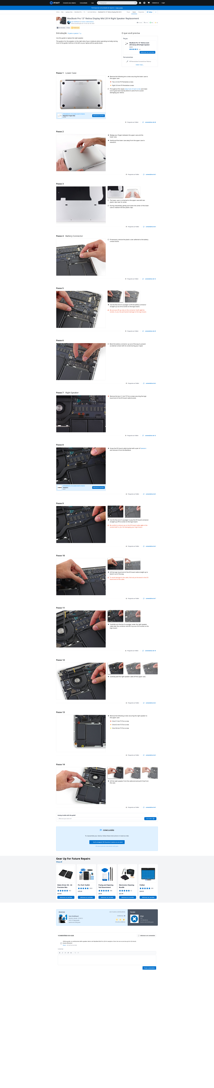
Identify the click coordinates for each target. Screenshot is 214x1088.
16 (157, 22)
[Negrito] (59, 953)
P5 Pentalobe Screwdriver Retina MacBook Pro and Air (140, 62)
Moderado (76, 27)
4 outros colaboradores (87, 21)
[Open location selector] (144, 3)
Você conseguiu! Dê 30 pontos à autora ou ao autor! (108, 842)
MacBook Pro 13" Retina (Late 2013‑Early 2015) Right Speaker (139, 44)
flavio (64, 945)
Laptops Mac (69, 12)
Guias (134, 12)
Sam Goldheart (75, 21)
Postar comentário (149, 968)
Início (57, 12)
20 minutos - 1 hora (64, 27)
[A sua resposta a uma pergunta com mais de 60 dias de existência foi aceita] (117, 919)
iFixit (142, 916)
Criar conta (119, 8)
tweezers (143, 448)
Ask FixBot (149, 818)
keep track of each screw (133, 89)
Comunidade (83, 3)
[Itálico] (62, 953)
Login (163, 3)
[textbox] (107, 960)
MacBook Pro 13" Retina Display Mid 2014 (109, 12)
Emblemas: (121, 916)
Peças (128, 12)
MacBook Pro (78, 12)
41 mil (140, 22)
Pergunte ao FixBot (132, 122)
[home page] (55, 2)
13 (84, 12)
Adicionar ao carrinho (147, 52)
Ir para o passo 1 (74, 33)
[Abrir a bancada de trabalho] (140, 3)
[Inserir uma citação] (71, 953)
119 (147, 22)
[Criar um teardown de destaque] (124, 919)
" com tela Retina (91, 12)
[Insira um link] (68, 953)
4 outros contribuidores (118, 912)
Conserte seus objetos (69, 3)
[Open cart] (148, 3)
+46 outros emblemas (120, 922)
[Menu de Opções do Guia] (156, 12)
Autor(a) (62, 912)
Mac (62, 12)
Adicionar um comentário (146, 129)
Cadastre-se (155, 3)
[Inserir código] (65, 953)
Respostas (141, 12)
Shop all (59, 862)
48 (152, 22)
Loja (92, 3)
